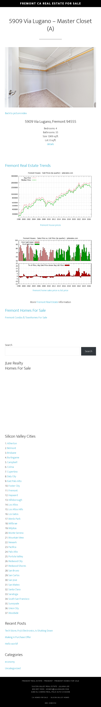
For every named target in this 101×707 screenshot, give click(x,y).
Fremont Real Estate (47, 302)
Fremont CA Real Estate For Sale (50, 3)
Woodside (13, 613)
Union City (13, 608)
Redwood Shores (17, 566)
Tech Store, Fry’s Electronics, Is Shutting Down (29, 630)
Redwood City (15, 561)
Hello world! (11, 644)
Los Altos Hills (15, 509)
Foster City (14, 486)
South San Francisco (18, 599)
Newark (12, 542)
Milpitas (12, 528)
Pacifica (12, 547)
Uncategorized (13, 668)
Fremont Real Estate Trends (28, 165)
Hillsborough (15, 500)
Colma (10, 467)
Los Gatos (13, 514)
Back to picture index (16, 113)
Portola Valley (15, 556)
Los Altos (13, 504)
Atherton (12, 443)
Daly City (11, 476)
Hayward (13, 495)
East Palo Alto (14, 481)
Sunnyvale (13, 603)
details (50, 144)
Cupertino (12, 472)
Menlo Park (14, 519)
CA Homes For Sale (40, 697)
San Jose (12, 580)
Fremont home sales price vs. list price (50, 290)
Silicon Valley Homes (60, 697)
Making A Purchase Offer (18, 637)
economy (10, 662)
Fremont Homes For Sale (25, 310)
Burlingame (13, 457)
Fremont (13, 490)
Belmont (11, 448)
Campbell (12, 462)
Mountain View (16, 537)
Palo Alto (13, 552)
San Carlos (13, 575)
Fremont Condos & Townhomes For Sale (26, 317)
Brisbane (11, 453)
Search (8, 345)
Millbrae (12, 523)
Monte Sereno (16, 533)
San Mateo (14, 585)
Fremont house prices (50, 225)
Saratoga (13, 594)
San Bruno (13, 570)
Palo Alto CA (58, 691)
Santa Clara (14, 589)
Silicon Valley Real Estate (44, 686)
